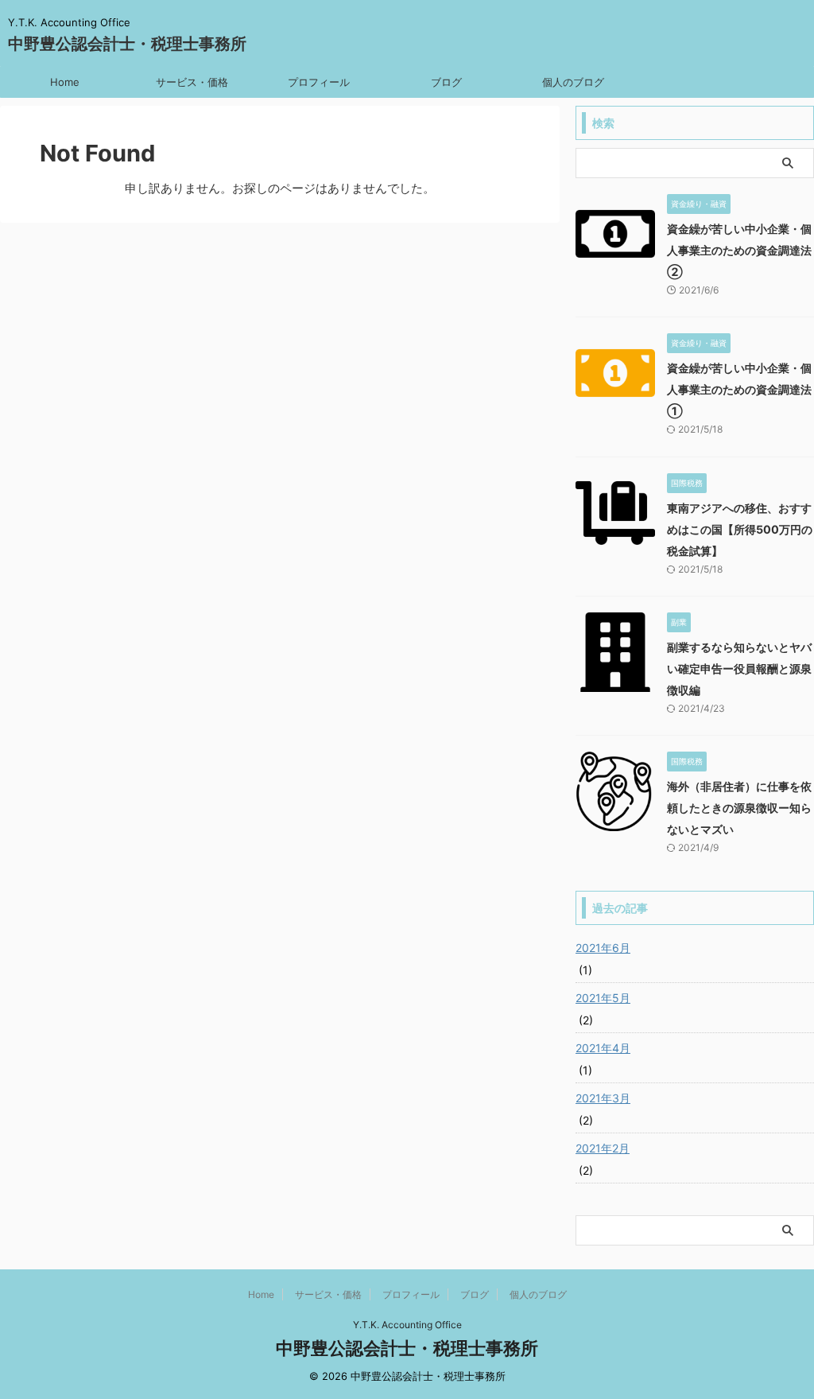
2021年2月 (603, 1148)
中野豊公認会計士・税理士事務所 (127, 43)
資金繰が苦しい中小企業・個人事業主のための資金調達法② (739, 250)
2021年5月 (603, 998)
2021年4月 (603, 1048)
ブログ (446, 82)
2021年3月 (603, 1098)
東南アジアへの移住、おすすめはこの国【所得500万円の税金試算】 (739, 529)
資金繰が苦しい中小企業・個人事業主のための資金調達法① (739, 389)
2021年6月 (603, 947)
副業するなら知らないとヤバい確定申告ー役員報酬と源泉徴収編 (739, 668)
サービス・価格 (192, 82)
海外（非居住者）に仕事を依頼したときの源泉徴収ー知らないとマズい (739, 807)
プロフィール (319, 82)
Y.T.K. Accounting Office (407, 1325)
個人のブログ (573, 82)
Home (64, 82)
